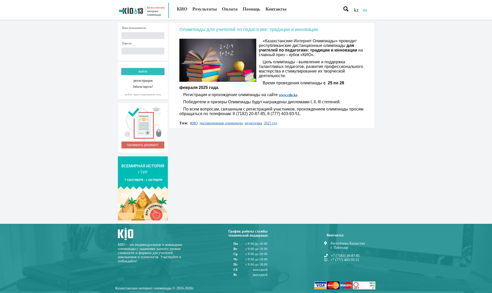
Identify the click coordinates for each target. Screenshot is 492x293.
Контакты (275, 9)
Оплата (230, 9)
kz (356, 10)
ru (365, 10)
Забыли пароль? (143, 86)
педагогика (253, 123)
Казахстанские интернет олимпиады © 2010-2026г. (154, 288)
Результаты (204, 9)
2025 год (270, 123)
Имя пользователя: (134, 28)
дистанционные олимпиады (221, 123)
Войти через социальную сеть (143, 94)
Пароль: (127, 43)
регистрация (143, 81)
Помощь (251, 9)
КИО (182, 9)
